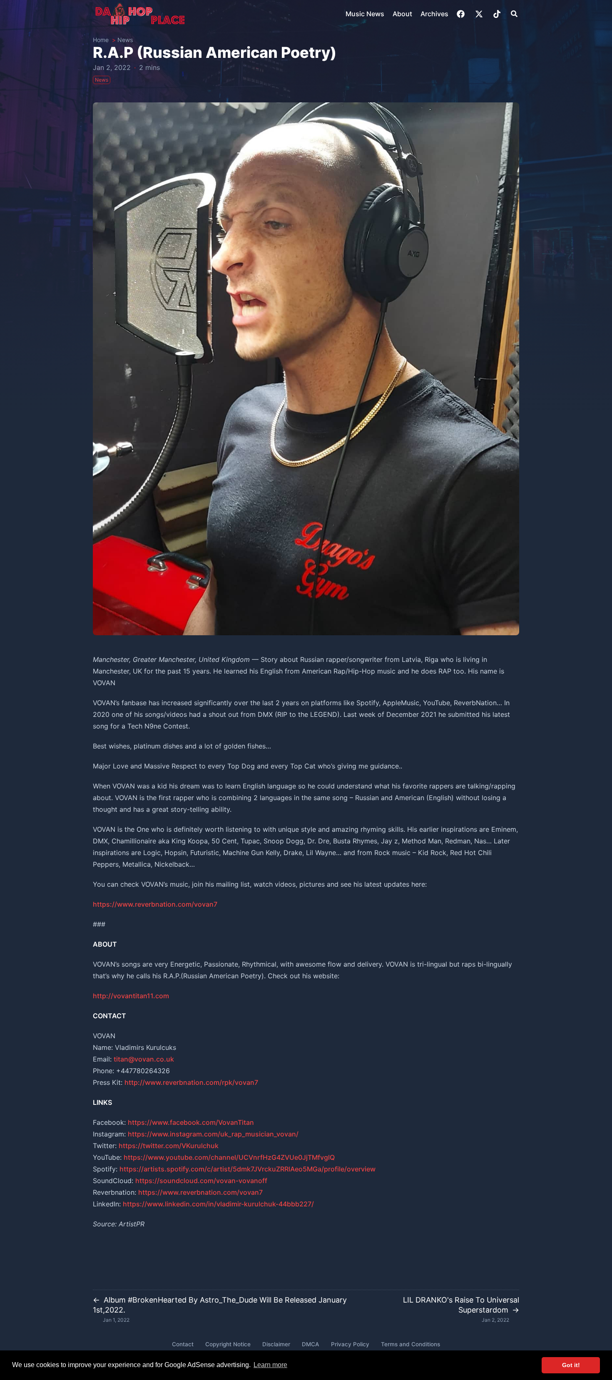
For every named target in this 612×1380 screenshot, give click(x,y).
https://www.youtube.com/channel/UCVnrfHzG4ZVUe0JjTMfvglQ (229, 1157)
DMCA (310, 1344)
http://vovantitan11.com (131, 996)
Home (101, 39)
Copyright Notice (228, 1344)
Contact (183, 1344)
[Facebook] (461, 14)
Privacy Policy (350, 1344)
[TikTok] (498, 14)
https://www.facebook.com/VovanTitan (191, 1122)
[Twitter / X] (480, 14)
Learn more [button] (270, 1364)
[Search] (514, 13)
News (125, 39)
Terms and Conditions (410, 1344)
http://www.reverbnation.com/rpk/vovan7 (191, 1082)
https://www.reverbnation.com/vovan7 (155, 904)
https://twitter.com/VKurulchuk (169, 1145)
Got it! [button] (571, 1365)
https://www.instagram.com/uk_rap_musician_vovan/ (213, 1134)
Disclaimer (276, 1344)
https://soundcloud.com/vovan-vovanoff (201, 1180)
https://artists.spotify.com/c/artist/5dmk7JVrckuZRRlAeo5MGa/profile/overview (247, 1169)
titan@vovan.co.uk (144, 1059)
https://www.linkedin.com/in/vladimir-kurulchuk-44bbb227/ (218, 1204)
